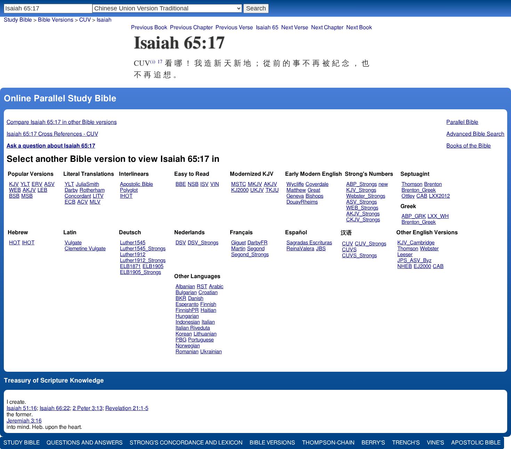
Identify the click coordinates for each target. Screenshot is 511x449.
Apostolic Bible (476, 443)
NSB (193, 184)
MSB (27, 196)
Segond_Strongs (250, 254)
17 (159, 61)
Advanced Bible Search (475, 134)
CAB (421, 196)
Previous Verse (234, 27)
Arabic (216, 286)
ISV (204, 184)
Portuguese (201, 339)
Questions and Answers (85, 443)
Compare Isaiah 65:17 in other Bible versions (62, 122)
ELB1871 (130, 266)
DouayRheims (302, 202)
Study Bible (18, 20)
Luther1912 (132, 254)
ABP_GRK (414, 216)
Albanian (185, 286)
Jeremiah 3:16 (24, 421)
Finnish (208, 304)
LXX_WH (438, 216)
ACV (82, 202)
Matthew (296, 190)
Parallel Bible (462, 122)
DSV (181, 242)
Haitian (208, 310)
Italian (208, 322)
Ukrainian (211, 351)
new (383, 184)
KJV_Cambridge (416, 242)
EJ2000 (422, 266)
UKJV (257, 190)
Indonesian (188, 322)
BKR (181, 298)
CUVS (349, 249)
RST (202, 286)
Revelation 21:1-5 (126, 408)
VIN (214, 184)
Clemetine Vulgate (85, 248)
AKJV (29, 190)
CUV (85, 20)
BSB (14, 196)
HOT (14, 242)
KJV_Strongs (361, 190)
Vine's (435, 443)
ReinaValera (300, 248)
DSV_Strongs (203, 242)
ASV (49, 184)
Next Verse (294, 27)
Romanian (187, 351)
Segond (256, 248)
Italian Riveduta (193, 328)
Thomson (412, 184)
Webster (429, 248)
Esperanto (187, 304)
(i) (152, 61)
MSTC (238, 184)
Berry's (373, 443)
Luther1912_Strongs (142, 260)
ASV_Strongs (361, 202)
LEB (42, 190)
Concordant (78, 196)
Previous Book (149, 27)
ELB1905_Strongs (140, 272)
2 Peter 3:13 (88, 408)
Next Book (359, 27)
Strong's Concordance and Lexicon (186, 443)
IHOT (126, 196)
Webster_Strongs (365, 196)
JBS (321, 248)
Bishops (314, 196)
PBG (181, 339)
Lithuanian (205, 334)
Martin (238, 248)
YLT (25, 184)
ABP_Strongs (361, 184)
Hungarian (187, 316)
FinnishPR (187, 310)
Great (314, 190)
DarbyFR (258, 242)
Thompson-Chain (328, 443)
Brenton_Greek (419, 190)
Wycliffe (295, 184)
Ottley (408, 196)
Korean (184, 334)
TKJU (272, 190)
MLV (95, 202)
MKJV (255, 184)
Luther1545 (132, 242)
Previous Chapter (191, 27)
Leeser (405, 254)
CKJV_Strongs (363, 219)
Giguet (238, 242)
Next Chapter (327, 27)
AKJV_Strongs (363, 213)
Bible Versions (55, 20)
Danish (195, 298)
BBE (181, 184)
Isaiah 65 (267, 27)
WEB (15, 190)
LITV (98, 196)
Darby (71, 190)
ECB (70, 202)
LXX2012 (439, 196)
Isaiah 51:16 (22, 408)
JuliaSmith (87, 184)
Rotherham (92, 190)
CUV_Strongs (370, 243)
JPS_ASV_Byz (414, 260)
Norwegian (188, 345)
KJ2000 (240, 190)
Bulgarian (186, 292)
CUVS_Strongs (359, 255)
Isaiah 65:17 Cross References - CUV (52, 134)
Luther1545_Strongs (142, 248)
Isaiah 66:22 (55, 408)
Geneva (295, 196)
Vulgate (73, 242)
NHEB (404, 266)
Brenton (433, 184)
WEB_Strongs (362, 208)
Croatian (208, 292)
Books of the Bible (468, 146)
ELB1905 (153, 266)
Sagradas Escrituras (309, 242)
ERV (37, 184)
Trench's (406, 443)
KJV (14, 184)
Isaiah (104, 20)
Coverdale (317, 184)
